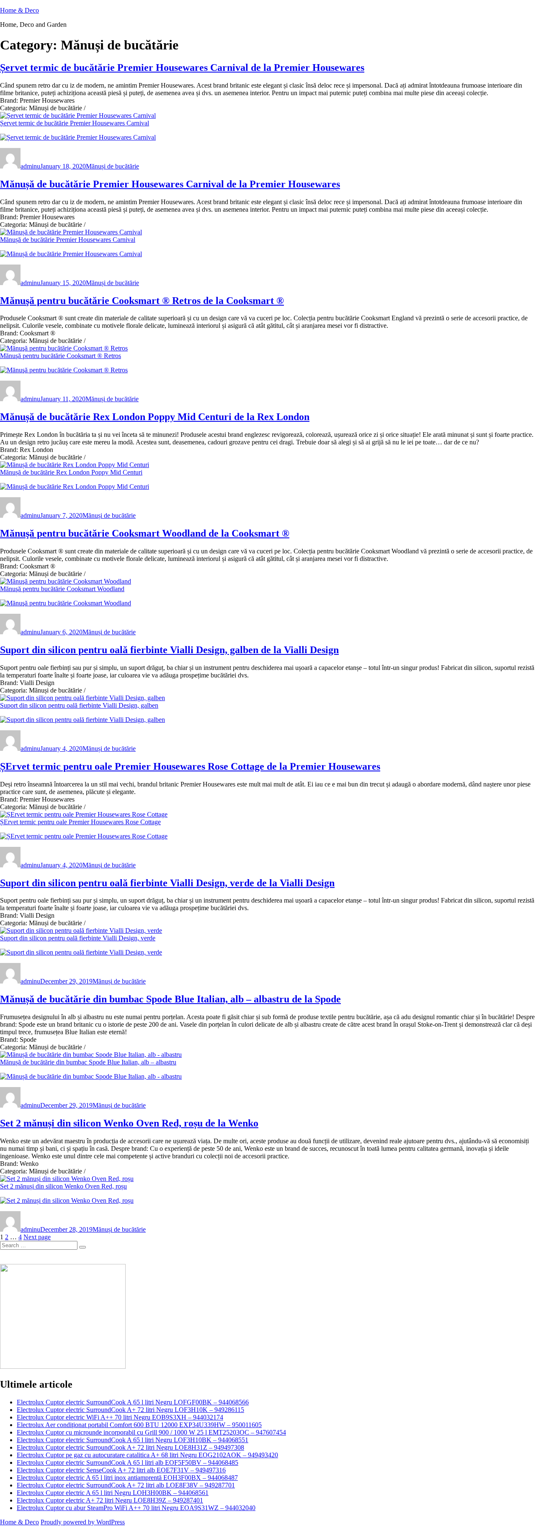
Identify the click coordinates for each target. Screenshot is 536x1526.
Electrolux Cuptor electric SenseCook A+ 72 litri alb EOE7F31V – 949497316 (121, 1470)
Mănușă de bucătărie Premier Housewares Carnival (67, 239)
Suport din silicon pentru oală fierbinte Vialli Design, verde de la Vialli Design (167, 882)
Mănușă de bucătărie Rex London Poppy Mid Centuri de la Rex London (154, 416)
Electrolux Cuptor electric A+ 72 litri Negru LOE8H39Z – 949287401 (110, 1500)
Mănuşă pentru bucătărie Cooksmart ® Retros (60, 355)
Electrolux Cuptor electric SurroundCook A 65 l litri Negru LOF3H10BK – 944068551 (132, 1439)
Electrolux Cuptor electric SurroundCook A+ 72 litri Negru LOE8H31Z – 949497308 (130, 1447)
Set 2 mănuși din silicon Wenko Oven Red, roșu (63, 1186)
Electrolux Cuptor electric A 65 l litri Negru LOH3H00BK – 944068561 (113, 1492)
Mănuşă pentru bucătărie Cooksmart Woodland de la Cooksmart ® (144, 533)
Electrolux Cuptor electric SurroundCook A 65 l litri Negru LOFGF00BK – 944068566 (133, 1402)
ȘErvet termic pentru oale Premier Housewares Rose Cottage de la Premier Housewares (190, 766)
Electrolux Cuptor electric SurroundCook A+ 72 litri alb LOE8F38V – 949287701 (126, 1485)
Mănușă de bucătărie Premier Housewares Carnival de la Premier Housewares (170, 184)
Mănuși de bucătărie (112, 166)
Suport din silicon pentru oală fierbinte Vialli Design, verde (77, 938)
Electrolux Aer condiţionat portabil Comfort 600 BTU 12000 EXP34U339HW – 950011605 (139, 1424)
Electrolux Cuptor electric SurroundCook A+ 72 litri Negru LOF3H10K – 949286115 (130, 1409)
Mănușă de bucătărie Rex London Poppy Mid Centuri (71, 472)
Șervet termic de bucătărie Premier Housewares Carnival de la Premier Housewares (182, 67)
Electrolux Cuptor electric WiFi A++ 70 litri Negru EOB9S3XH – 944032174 (120, 1417)
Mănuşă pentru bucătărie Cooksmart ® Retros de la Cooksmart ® (142, 300)
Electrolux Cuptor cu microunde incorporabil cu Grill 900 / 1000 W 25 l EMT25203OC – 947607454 (151, 1432)
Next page (37, 1237)
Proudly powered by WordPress (83, 1522)
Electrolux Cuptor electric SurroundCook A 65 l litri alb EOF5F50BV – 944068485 (127, 1462)
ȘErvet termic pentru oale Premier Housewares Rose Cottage (80, 821)
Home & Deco (19, 10)
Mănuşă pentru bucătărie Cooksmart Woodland (62, 588)
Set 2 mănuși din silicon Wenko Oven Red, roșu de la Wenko (129, 1123)
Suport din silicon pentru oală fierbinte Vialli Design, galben (79, 705)
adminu (30, 166)
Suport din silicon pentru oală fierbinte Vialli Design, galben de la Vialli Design (169, 649)
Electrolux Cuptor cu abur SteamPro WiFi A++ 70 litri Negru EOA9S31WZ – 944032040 (136, 1507)
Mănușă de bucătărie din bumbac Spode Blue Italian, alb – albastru (88, 1062)
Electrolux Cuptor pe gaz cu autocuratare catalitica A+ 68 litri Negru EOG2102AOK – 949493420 (147, 1455)
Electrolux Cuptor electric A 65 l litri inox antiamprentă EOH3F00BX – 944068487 (127, 1477)
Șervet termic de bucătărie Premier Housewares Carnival (74, 123)
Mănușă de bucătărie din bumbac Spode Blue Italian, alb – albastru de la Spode (170, 999)
